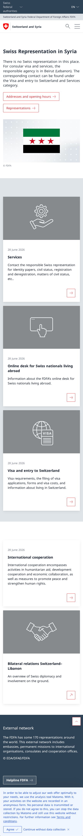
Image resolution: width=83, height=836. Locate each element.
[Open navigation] (77, 26)
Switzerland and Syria (26, 27)
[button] (76, 721)
